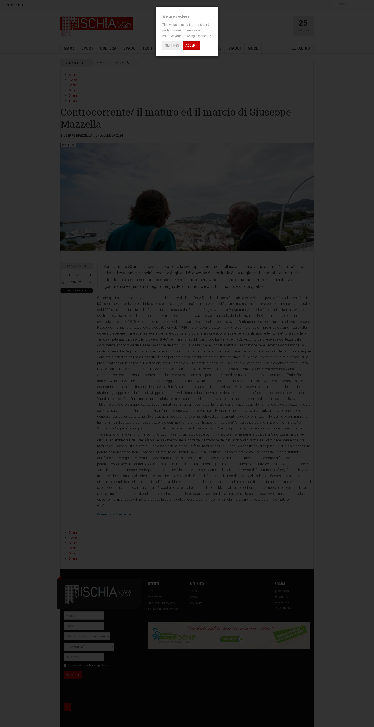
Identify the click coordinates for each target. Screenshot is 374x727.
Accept (191, 45)
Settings (172, 45)
